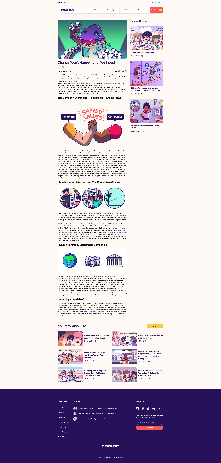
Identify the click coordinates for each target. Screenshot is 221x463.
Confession (61, 417)
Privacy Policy (62, 427)
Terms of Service (63, 422)
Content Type (111, 10)
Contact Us (61, 412)
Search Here (154, 10)
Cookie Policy (62, 432)
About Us (141, 10)
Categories (97, 10)
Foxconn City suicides (103, 167)
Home (83, 10)
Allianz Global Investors (113, 282)
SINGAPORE (61, 2)
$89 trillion (68, 280)
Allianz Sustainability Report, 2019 (93, 312)
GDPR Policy (61, 437)
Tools (125, 10)
